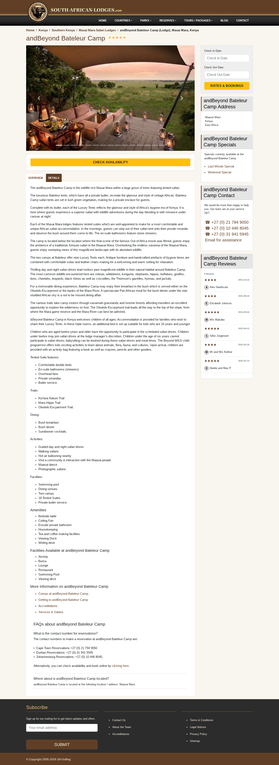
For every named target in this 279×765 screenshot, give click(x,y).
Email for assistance (223, 240)
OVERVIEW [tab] (35, 177)
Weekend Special (219, 172)
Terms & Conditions (201, 720)
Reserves (167, 20)
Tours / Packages (197, 20)
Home (103, 20)
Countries (122, 20)
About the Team (121, 727)
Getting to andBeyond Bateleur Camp (63, 599)
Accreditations (47, 606)
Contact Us (119, 720)
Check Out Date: (214, 67)
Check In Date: (213, 50)
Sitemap (195, 741)
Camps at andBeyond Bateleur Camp (63, 593)
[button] (38, 98)
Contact (242, 20)
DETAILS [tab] (53, 177)
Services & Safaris (50, 612)
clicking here (120, 665)
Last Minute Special (221, 166)
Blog (224, 20)
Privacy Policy (198, 734)
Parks (144, 20)
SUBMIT (62, 744)
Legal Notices (198, 727)
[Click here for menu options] (26, 21)
